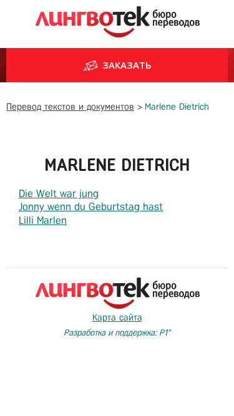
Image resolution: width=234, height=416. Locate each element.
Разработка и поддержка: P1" (117, 332)
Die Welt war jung (59, 193)
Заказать (127, 65)
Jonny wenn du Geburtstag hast (91, 206)
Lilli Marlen (43, 220)
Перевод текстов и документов (70, 107)
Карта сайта (117, 317)
